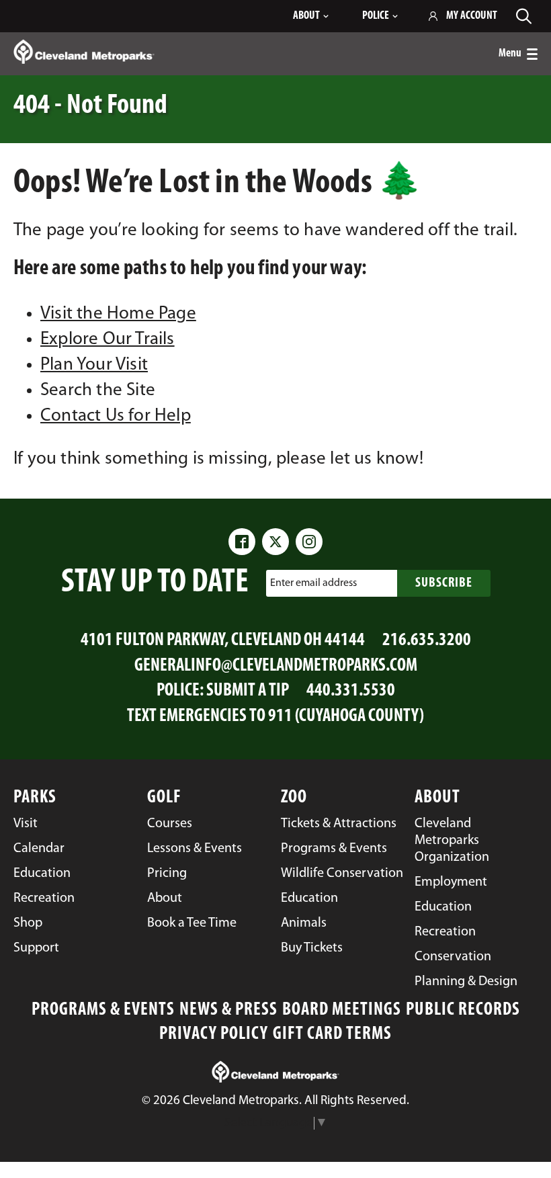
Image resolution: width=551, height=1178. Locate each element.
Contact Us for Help (115, 416)
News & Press (228, 1010)
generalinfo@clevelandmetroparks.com (275, 666)
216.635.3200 (426, 641)
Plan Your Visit (94, 365)
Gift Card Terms (332, 1034)
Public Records (463, 1010)
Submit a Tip (247, 691)
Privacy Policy (213, 1034)
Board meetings (341, 1010)
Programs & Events (103, 1010)
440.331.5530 (350, 691)
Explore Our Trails (107, 340)
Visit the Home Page (118, 314)
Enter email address (313, 583)
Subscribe (443, 583)
